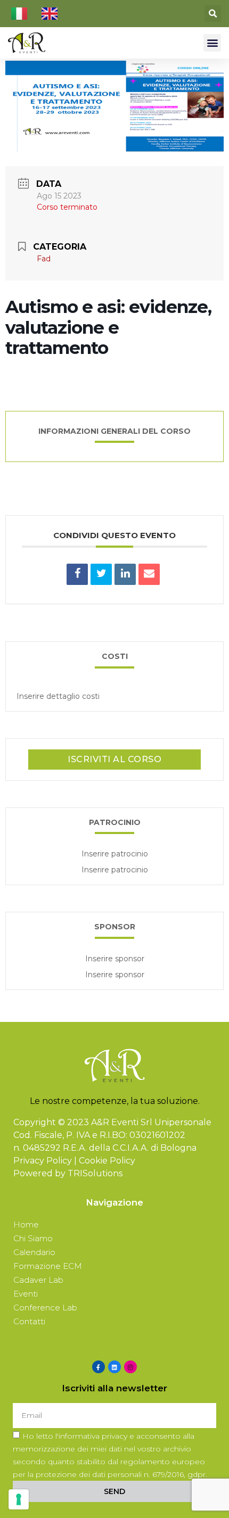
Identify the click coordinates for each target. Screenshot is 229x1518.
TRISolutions (95, 1173)
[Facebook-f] (98, 1366)
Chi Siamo (33, 1238)
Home (26, 1224)
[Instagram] (130, 1366)
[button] (213, 13)
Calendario (34, 1252)
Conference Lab (45, 1307)
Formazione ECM (47, 1266)
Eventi (25, 1294)
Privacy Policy (42, 1161)
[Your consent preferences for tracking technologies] (19, 1499)
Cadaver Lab (38, 1280)
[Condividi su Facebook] (77, 574)
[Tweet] (101, 574)
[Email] (149, 574)
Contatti (29, 1321)
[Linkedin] (125, 574)
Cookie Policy (107, 1161)
